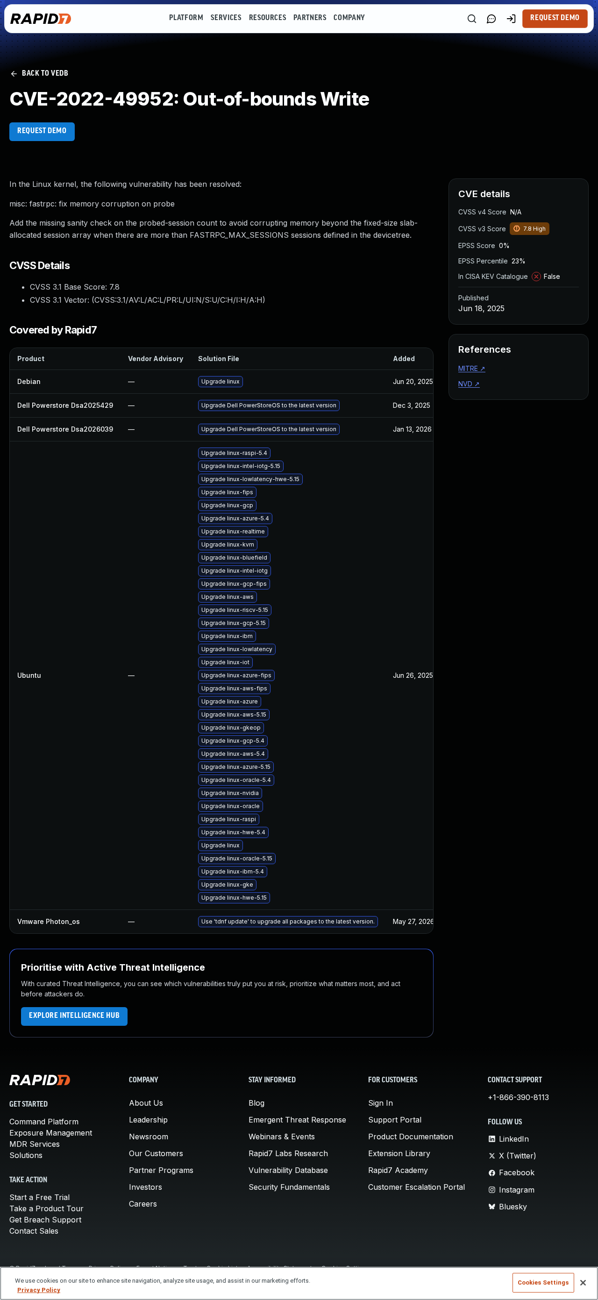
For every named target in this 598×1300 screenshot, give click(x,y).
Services (226, 18)
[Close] (583, 1282)
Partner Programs (161, 1170)
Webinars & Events (282, 1136)
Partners (309, 18)
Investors (145, 1187)
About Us (146, 1103)
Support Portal (394, 1119)
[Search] (471, 18)
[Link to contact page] (491, 18)
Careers (143, 1203)
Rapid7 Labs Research (288, 1153)
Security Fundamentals (289, 1187)
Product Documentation (410, 1136)
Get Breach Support (45, 1219)
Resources (267, 18)
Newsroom (148, 1136)
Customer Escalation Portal (416, 1187)
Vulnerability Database (288, 1170)
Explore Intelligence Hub (74, 1016)
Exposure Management (50, 1132)
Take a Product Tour (46, 1208)
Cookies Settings (543, 1282)
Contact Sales (33, 1231)
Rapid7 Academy (398, 1170)
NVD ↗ (469, 384)
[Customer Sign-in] (511, 18)
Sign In (380, 1103)
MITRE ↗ (471, 368)
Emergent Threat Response (297, 1119)
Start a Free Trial (39, 1197)
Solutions (26, 1155)
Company (349, 18)
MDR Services (34, 1144)
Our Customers (156, 1153)
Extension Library (399, 1153)
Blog (256, 1103)
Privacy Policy (38, 1289)
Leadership (148, 1119)
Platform (186, 18)
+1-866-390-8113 (518, 1097)
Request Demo (555, 18)
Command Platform (43, 1121)
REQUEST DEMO (42, 131)
